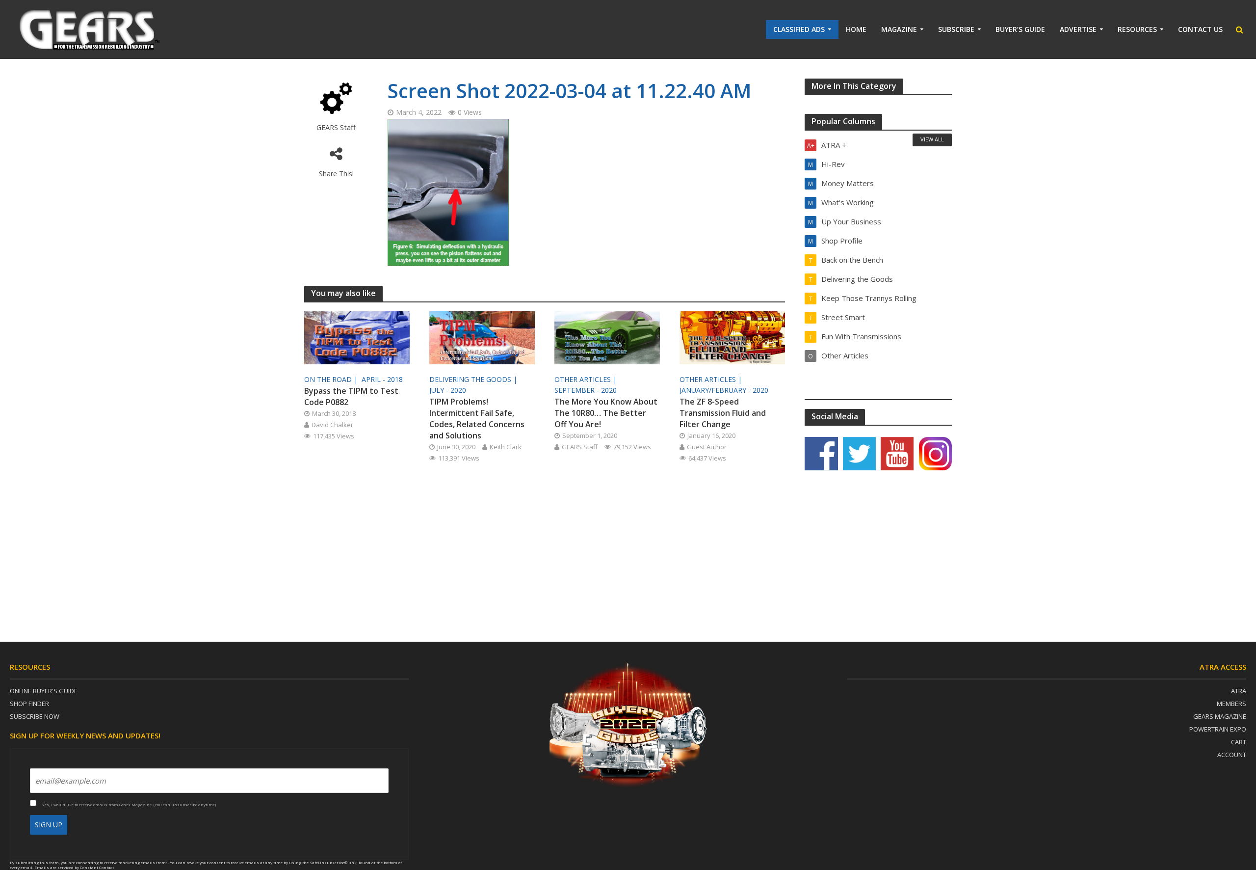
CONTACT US (1200, 29)
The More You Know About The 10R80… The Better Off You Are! (605, 413)
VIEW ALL (932, 139)
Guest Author (707, 446)
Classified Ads (799, 29)
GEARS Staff (336, 127)
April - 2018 (382, 379)
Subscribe (956, 29)
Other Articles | (586, 379)
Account (1231, 754)
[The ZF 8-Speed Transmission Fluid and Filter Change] (732, 336)
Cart (1238, 741)
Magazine (899, 29)
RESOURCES (1137, 29)
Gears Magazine (1219, 716)
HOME (856, 29)
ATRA (1238, 690)
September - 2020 (585, 390)
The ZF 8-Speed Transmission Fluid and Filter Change (723, 413)
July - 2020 (447, 390)
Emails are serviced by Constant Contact (74, 867)
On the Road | (332, 379)
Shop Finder (29, 703)
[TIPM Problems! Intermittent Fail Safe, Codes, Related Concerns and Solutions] (482, 336)
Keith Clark (506, 446)
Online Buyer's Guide (44, 690)
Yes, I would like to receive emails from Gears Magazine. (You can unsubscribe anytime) (128, 804)
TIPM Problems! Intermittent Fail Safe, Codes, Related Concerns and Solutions (476, 418)
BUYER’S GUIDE (1020, 29)
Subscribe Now (34, 716)
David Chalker (332, 424)
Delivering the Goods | (474, 379)
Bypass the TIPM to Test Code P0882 (351, 396)
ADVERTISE (1078, 29)
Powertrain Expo (1217, 729)
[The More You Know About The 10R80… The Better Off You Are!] (607, 336)
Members (1231, 703)
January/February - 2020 (724, 390)
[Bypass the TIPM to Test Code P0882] (357, 336)
